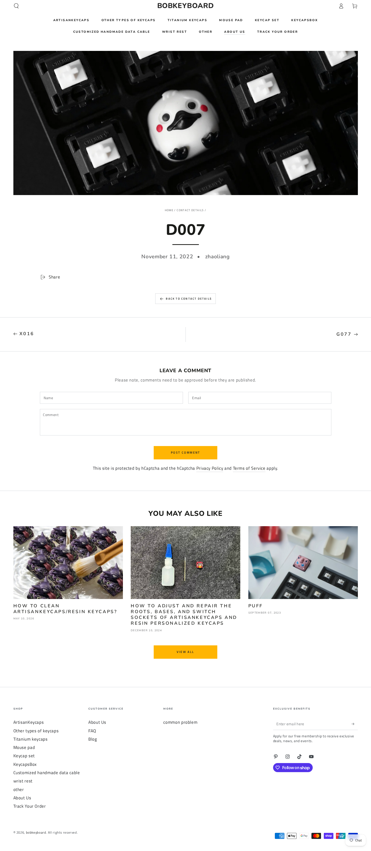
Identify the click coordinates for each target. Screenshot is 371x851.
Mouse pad (24, 747)
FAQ (92, 731)
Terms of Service (249, 468)
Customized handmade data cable (46, 772)
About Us (22, 798)
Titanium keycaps (30, 739)
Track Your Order (29, 806)
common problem (180, 722)
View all (185, 651)
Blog (92, 739)
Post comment (185, 452)
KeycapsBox (25, 764)
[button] (16, 6)
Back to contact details (189, 299)
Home (169, 210)
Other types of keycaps (36, 731)
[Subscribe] (355, 724)
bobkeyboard (36, 832)
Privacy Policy (209, 468)
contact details (190, 210)
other (18, 789)
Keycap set (24, 755)
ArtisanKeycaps (28, 722)
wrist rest (23, 781)
